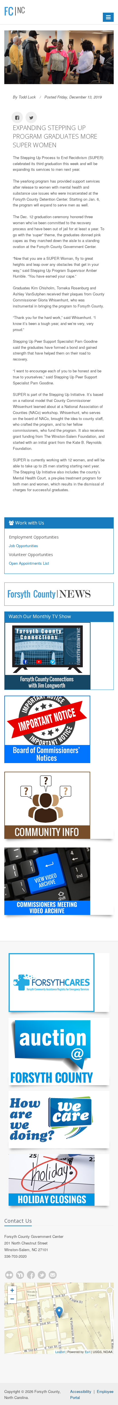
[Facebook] (31, 1275)
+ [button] (12, 1290)
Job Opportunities (23, 545)
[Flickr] (9, 1275)
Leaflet (60, 1351)
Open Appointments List (29, 563)
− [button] (12, 1299)
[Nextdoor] (20, 1275)
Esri (87, 1351)
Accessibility (80, 1391)
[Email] (53, 1275)
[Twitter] (42, 1275)
